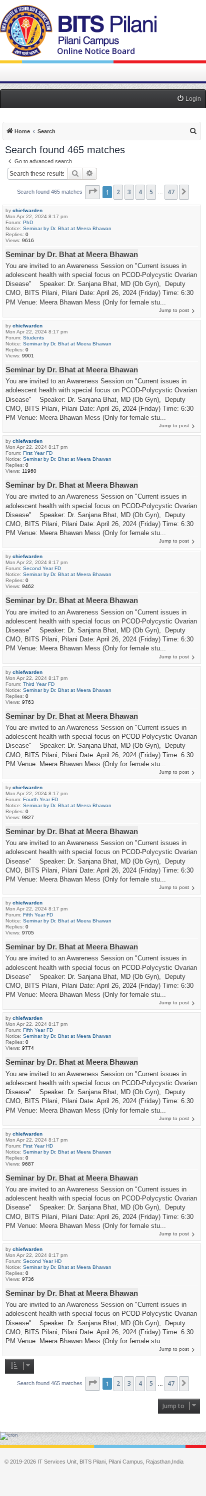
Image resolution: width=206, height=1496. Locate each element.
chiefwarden (27, 210)
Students (33, 337)
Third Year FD (38, 684)
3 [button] (129, 192)
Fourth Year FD (40, 799)
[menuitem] (188, 99)
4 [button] (140, 192)
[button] (92, 192)
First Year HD (38, 1146)
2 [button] (118, 192)
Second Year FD (42, 568)
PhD (28, 222)
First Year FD (37, 453)
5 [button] (151, 192)
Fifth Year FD (38, 914)
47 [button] (171, 192)
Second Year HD (42, 1261)
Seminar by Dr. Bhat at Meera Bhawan (67, 228)
